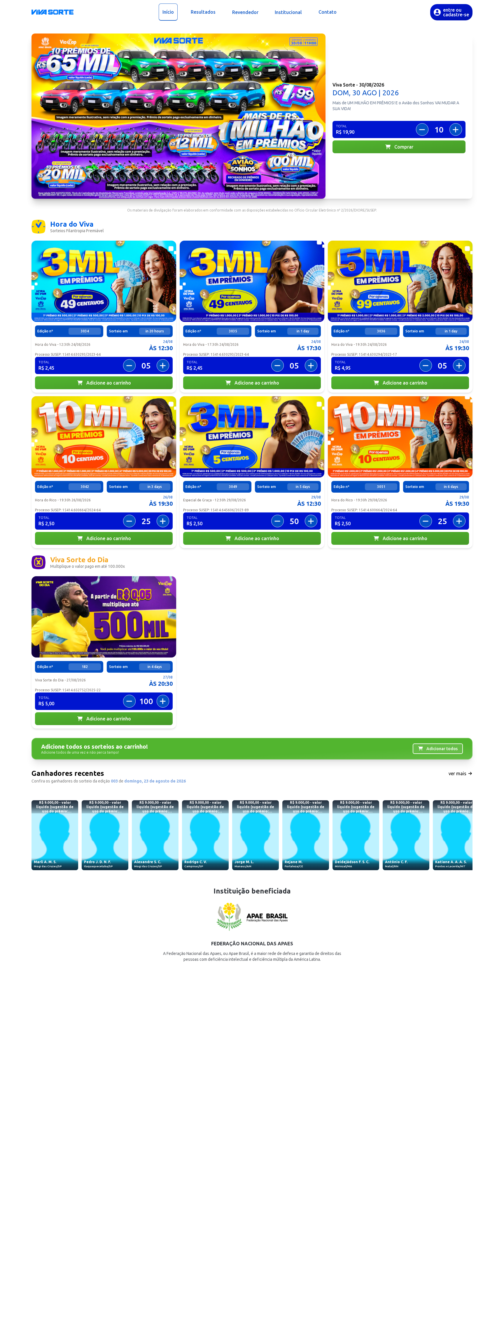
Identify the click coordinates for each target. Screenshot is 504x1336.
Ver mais (458, 773)
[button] (53, 12)
